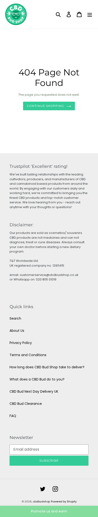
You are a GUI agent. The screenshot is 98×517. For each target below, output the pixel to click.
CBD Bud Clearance (26, 403)
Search (15, 318)
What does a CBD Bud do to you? (37, 379)
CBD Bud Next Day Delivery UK (34, 391)
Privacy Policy (21, 342)
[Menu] (89, 14)
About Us (17, 330)
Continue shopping (45, 106)
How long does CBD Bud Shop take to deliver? (47, 367)
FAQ (13, 415)
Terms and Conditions (28, 355)
